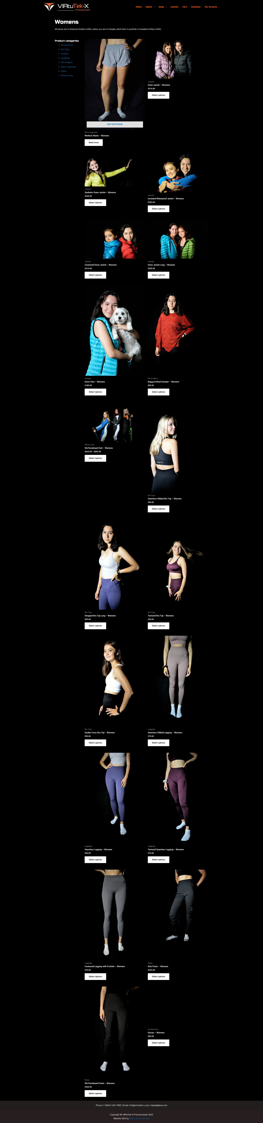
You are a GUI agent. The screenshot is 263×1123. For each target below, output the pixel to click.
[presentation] (153, 7)
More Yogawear (68, 66)
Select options (158, 95)
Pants (63, 71)
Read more (94, 142)
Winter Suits (67, 75)
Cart (185, 7)
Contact (174, 7)
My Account (211, 7)
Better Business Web (139, 1118)
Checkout (196, 7)
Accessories (67, 45)
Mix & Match (67, 62)
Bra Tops (65, 49)
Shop (161, 7)
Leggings (65, 58)
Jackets (64, 53)
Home (139, 7)
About (149, 7)
